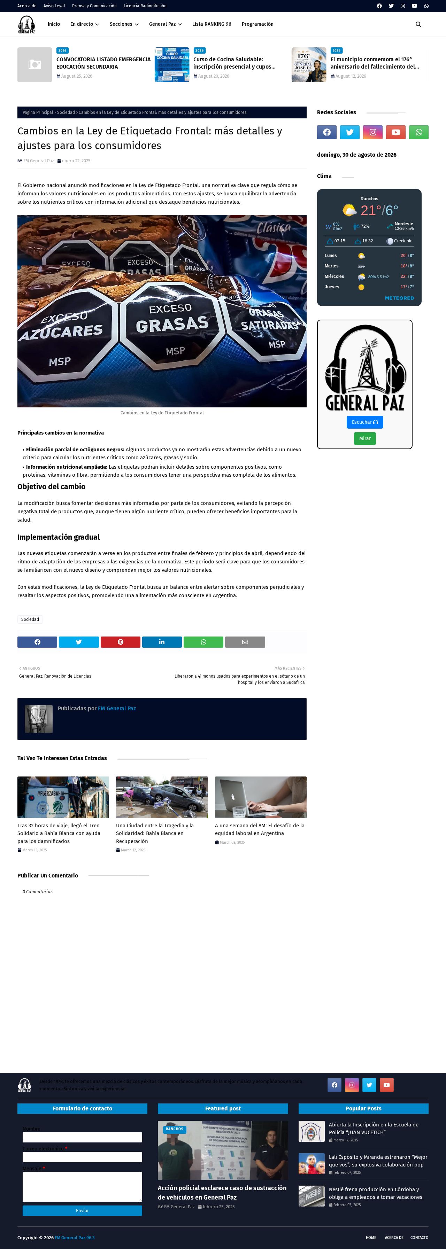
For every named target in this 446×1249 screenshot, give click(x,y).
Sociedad (66, 112)
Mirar (365, 439)
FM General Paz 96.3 (75, 1237)
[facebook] (379, 6)
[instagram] (403, 6)
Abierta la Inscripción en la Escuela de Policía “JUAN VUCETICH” (373, 1129)
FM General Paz (38, 160)
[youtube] (414, 6)
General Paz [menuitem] (162, 24)
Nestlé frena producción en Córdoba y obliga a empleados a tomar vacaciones (375, 1193)
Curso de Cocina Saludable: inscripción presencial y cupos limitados (232, 63)
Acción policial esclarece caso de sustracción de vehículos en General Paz (222, 1192)
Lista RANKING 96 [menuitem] (211, 24)
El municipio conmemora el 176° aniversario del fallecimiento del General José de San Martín (373, 63)
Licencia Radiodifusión (145, 5)
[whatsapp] (426, 6)
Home (371, 1237)
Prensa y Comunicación (94, 5)
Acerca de (27, 5)
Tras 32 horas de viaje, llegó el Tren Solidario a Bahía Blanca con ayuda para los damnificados (58, 833)
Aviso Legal (54, 5)
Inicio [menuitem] (54, 24)
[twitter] (391, 6)
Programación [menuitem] (258, 24)
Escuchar (362, 422)
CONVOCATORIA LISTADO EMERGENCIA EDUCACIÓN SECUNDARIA (103, 63)
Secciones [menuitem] (121, 24)
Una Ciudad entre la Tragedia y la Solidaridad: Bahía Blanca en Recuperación (155, 833)
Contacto (419, 1237)
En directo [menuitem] (81, 24)
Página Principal (38, 112)
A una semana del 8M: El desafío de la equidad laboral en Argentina (260, 829)
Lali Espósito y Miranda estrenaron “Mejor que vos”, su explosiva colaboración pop (378, 1161)
